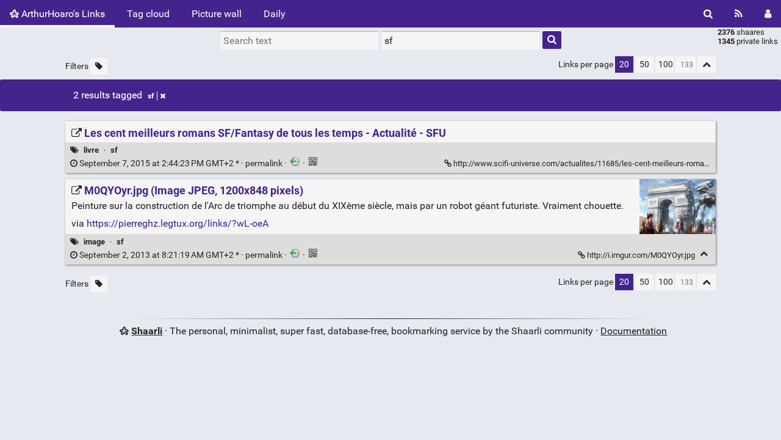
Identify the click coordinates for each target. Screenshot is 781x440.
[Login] (768, 14)
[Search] (708, 14)
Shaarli (146, 331)
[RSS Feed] (738, 14)
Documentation (633, 331)
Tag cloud (148, 14)
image (94, 241)
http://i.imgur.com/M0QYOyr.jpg (641, 255)
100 (665, 64)
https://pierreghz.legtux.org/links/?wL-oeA (177, 223)
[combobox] (460, 40)
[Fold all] (706, 64)
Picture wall (217, 14)
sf (151, 96)
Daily (275, 14)
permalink (180, 163)
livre (91, 150)
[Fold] (704, 254)
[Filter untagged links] (98, 66)
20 (624, 64)
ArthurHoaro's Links (62, 14)
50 (644, 64)
